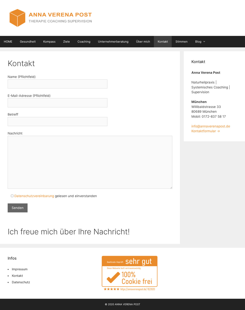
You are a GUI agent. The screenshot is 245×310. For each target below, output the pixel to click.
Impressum (20, 269)
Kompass (49, 41)
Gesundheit (28, 41)
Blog (198, 41)
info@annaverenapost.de (210, 126)
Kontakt (163, 41)
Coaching (84, 41)
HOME (8, 41)
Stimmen (182, 41)
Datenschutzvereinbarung (34, 196)
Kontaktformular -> (205, 131)
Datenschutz (21, 282)
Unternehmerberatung (113, 41)
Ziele (66, 41)
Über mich (143, 41)
